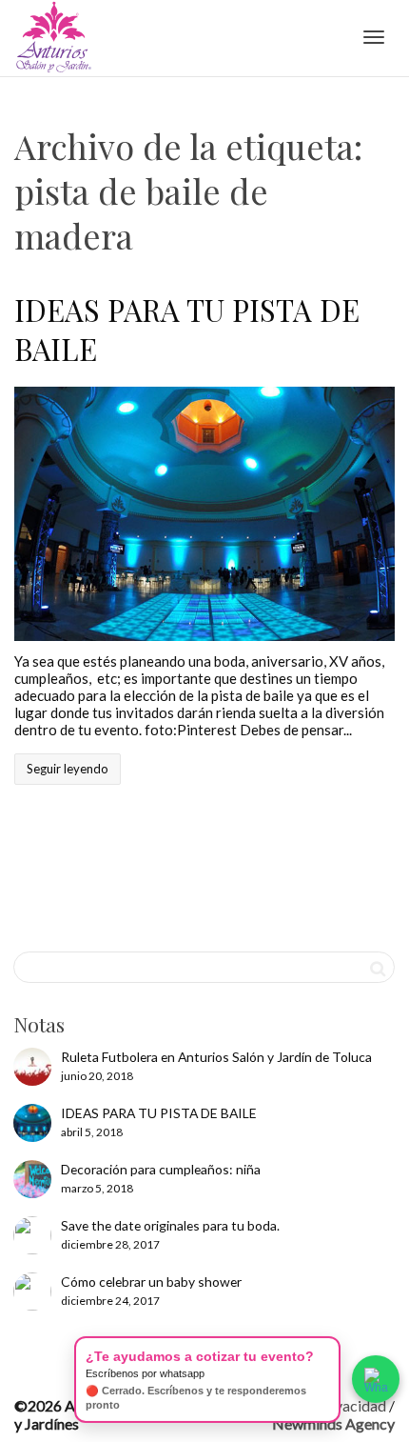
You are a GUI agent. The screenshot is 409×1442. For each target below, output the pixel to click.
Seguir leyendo (67, 768)
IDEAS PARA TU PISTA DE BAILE (187, 329)
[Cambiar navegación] (374, 37)
